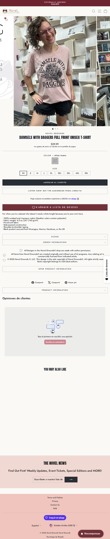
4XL (77, 173)
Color (55, 156)
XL (51, 173)
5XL (86, 173)
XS (23, 173)
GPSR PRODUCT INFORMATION (55, 269)
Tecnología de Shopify (55, 537)
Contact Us (55, 504)
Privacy (55, 501)
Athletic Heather (55, 161)
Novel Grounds (54, 133)
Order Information (55, 242)
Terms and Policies (55, 497)
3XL (68, 173)
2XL (59, 173)
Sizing (55, 236)
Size (55, 169)
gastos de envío (43, 146)
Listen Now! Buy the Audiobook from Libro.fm (55, 191)
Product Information (55, 290)
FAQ (55, 508)
